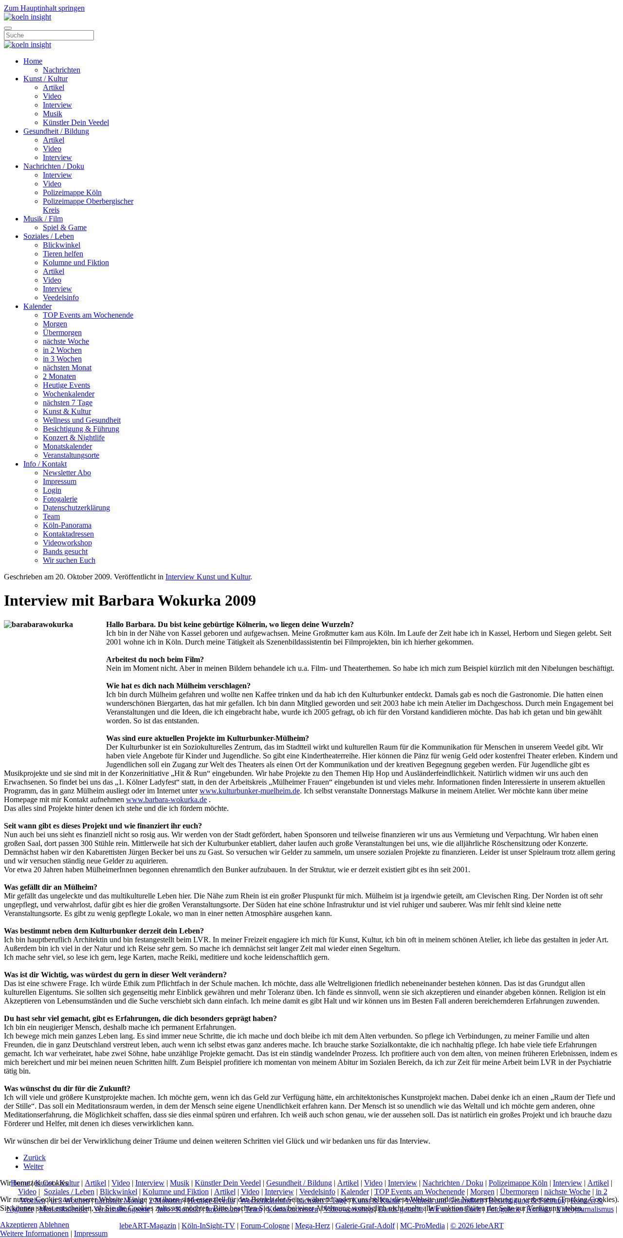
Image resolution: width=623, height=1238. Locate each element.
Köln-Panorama (67, 525)
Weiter (33, 1166)
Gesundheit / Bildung (56, 131)
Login (52, 490)
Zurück (34, 1157)
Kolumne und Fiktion (76, 262)
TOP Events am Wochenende (88, 315)
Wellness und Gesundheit (82, 420)
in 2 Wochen (62, 350)
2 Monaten (59, 376)
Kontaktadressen (68, 534)
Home (32, 61)
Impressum (59, 481)
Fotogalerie (60, 499)
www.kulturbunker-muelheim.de (250, 791)
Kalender (37, 306)
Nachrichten (61, 70)
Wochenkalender (68, 394)
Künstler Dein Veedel (76, 122)
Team (51, 516)
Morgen (55, 324)
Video (52, 96)
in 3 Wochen (62, 359)
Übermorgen (62, 332)
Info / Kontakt (45, 464)
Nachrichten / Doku (53, 166)
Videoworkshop (67, 542)
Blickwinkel (61, 245)
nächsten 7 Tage (67, 402)
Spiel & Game (65, 227)
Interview (57, 105)
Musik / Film (43, 219)
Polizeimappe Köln (72, 192)
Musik (52, 113)
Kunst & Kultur (67, 411)
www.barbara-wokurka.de (166, 799)
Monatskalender (67, 446)
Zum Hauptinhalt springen (44, 8)
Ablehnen (54, 1224)
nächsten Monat (67, 367)
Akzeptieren (18, 1224)
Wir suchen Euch (69, 560)
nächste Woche (66, 341)
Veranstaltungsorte (71, 455)
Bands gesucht (65, 551)
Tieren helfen (63, 254)
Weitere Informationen (34, 1233)
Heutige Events (66, 385)
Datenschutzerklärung (76, 507)
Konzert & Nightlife (74, 437)
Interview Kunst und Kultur (207, 577)
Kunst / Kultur (45, 78)
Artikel (53, 87)
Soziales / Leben (48, 236)
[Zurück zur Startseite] (27, 17)
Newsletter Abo (67, 472)
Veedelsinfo (61, 297)
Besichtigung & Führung (81, 429)
